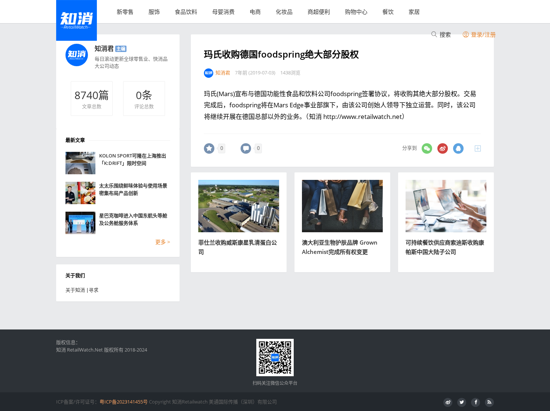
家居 (414, 11)
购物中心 (356, 11)
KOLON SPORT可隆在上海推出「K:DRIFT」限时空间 (132, 159)
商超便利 (319, 11)
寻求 (93, 289)
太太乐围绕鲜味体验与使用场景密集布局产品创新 (133, 189)
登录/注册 (483, 34)
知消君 (104, 48)
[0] (209, 148)
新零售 (125, 11)
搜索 (444, 34)
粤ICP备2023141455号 (124, 401)
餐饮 (388, 11)
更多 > (162, 241)
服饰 (154, 11)
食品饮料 (186, 11)
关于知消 (75, 289)
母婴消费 (223, 11)
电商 (255, 11)
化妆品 (284, 11)
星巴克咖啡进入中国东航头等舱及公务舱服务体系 (133, 219)
